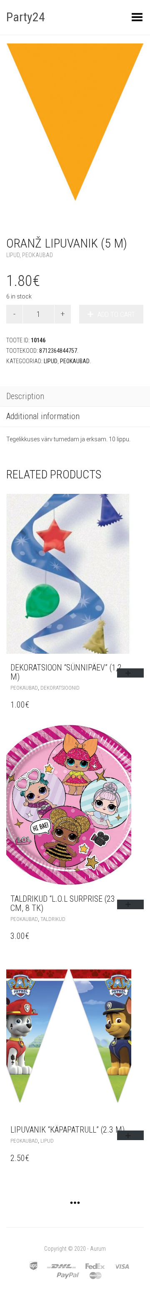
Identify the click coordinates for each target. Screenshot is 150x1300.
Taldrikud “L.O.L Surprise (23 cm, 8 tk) (62, 903)
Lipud (13, 255)
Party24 (25, 17)
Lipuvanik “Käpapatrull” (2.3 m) (67, 1130)
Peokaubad (37, 255)
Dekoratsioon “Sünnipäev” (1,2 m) (66, 672)
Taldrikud (52, 919)
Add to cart (116, 314)
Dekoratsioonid (60, 688)
